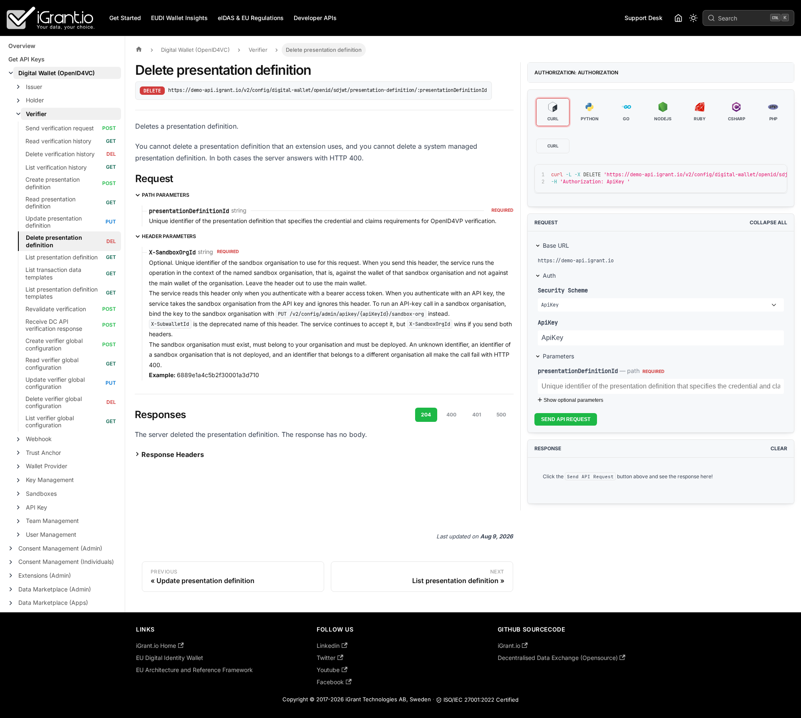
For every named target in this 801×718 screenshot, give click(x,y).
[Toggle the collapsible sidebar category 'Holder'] (18, 100)
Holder (35, 100)
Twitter (326, 657)
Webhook (39, 438)
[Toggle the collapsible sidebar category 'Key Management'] (18, 480)
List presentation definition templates (61, 293)
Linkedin (328, 645)
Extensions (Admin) (44, 575)
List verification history (56, 167)
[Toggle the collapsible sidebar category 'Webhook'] (18, 439)
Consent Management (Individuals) (66, 561)
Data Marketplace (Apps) (53, 602)
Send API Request (565, 419)
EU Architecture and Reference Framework (194, 669)
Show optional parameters (573, 400)
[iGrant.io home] (678, 18)
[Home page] (141, 50)
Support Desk (643, 17)
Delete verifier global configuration (53, 402)
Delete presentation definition (54, 241)
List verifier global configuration (49, 421)
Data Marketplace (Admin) (54, 589)
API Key (36, 507)
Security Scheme (563, 290)
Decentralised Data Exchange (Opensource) (558, 657)
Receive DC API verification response (53, 325)
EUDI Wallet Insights (179, 17)
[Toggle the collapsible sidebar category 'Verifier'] (18, 114)
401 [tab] (476, 414)
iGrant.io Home (156, 645)
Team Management (52, 520)
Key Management (50, 479)
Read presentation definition (50, 202)
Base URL (556, 245)
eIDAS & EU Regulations (251, 17)
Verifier (36, 113)
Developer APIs (315, 17)
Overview (21, 45)
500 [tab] (501, 414)
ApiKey (548, 322)
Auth (549, 275)
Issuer (34, 86)
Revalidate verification (55, 308)
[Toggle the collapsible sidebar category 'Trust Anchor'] (18, 453)
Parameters (558, 356)
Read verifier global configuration (51, 363)
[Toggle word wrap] (747, 174)
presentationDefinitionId (578, 371)
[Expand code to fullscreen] (777, 174)
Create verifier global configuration (54, 344)
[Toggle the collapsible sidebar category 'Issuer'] (18, 87)
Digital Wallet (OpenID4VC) (56, 72)
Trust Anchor (43, 452)
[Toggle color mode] (693, 18)
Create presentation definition (52, 183)
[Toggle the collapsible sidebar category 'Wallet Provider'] (18, 466)
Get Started (125, 17)
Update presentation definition (53, 222)
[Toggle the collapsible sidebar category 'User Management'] (18, 534)
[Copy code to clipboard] (762, 174)
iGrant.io (509, 645)
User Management (51, 534)
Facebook (330, 681)
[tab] (552, 112)
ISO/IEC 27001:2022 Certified (481, 699)
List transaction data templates (53, 273)
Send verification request (59, 128)
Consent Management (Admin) (60, 548)
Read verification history (58, 141)
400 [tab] (451, 414)
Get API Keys (26, 59)
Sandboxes (41, 493)
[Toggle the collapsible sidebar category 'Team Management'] (18, 521)
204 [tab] (426, 414)
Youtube (328, 669)
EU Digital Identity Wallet (169, 657)
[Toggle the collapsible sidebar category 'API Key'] (18, 507)
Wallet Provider (46, 465)
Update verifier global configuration (55, 383)
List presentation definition (61, 257)
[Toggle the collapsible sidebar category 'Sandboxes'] (18, 493)
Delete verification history (60, 153)
